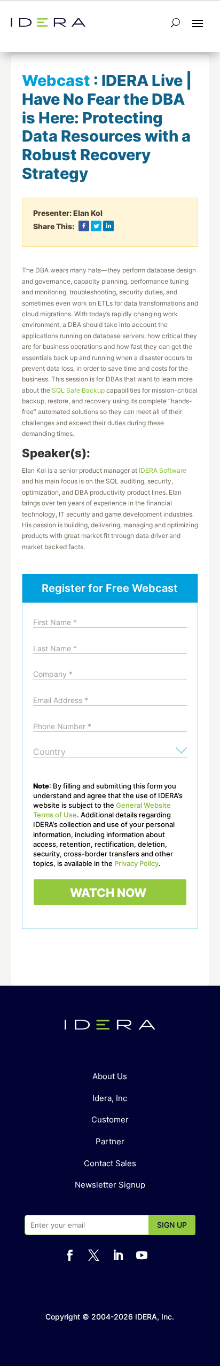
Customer (110, 1119)
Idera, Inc (109, 1098)
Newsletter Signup (110, 1185)
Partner (110, 1141)
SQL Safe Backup (78, 390)
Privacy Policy (136, 863)
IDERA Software (162, 470)
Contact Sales (110, 1163)
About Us (109, 1076)
